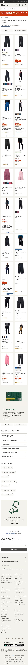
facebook (12, 638)
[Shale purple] (18, 50)
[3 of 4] (7, 112)
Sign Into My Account (6, 576)
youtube (19, 638)
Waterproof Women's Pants (10, 481)
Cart (22, 5)
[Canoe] (18, 114)
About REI (17, 612)
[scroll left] (2, 84)
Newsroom (17, 618)
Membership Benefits (6, 582)
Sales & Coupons (19, 590)
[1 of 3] (6, 81)
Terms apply (6, 416)
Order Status (18, 576)
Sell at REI (3, 616)
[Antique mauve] (8, 84)
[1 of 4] (19, 81)
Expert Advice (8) (15, 25)
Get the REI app (14, 523)
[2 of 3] (7, 81)
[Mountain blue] (16, 368)
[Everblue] (20, 114)
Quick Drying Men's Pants (9, 490)
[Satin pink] (10, 84)
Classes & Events (19, 600)
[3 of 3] (21, 181)
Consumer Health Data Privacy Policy (14, 659)
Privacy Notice (8, 657)
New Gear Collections (6, 602)
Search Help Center (6, 628)
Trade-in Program (5, 606)
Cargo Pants (6, 485)
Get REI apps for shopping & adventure (14, 642)
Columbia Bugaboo (8, 494)
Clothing (7, 17)
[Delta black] (4, 337)
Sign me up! (14, 549)
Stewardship (18, 622)
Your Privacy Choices (19, 655)
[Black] (2, 50)
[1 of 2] (20, 274)
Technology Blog (19, 620)
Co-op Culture (4, 614)
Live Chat (3, 632)
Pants (12, 17)
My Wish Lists (4, 580)
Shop (7, 5)
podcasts (22, 638)
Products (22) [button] (5, 25)
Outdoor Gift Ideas (5, 590)
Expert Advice (18, 598)
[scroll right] (12, 84)
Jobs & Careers (4, 612)
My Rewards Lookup (6, 578)
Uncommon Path (19, 602)
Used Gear (3, 604)
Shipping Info (18, 584)
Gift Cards (3, 592)
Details (19, 539)
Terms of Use (7, 655)
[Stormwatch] (4, 50)
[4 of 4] (21, 81)
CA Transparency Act (18, 661)
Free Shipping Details (20, 592)
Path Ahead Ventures (20, 604)
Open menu (25, 5)
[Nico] (10, 183)
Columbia (3, 17)
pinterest (16, 638)
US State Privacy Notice (18, 657)
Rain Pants (6, 476)
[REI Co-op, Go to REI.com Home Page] (3, 5)
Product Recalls (8, 661)
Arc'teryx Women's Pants (9, 472)
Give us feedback (10, 533)
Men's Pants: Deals (8, 467)
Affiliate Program (5, 618)
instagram (6, 638)
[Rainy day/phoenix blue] (8, 183)
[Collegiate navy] (6, 337)
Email (2, 542)
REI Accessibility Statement (19, 663)
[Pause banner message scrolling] (26, 12)
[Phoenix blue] (6, 84)
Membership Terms (7, 663)
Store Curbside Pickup (20, 582)
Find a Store (4, 630)
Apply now (6, 419)
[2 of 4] (20, 81)
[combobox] (14, 8)
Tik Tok (9, 638)
